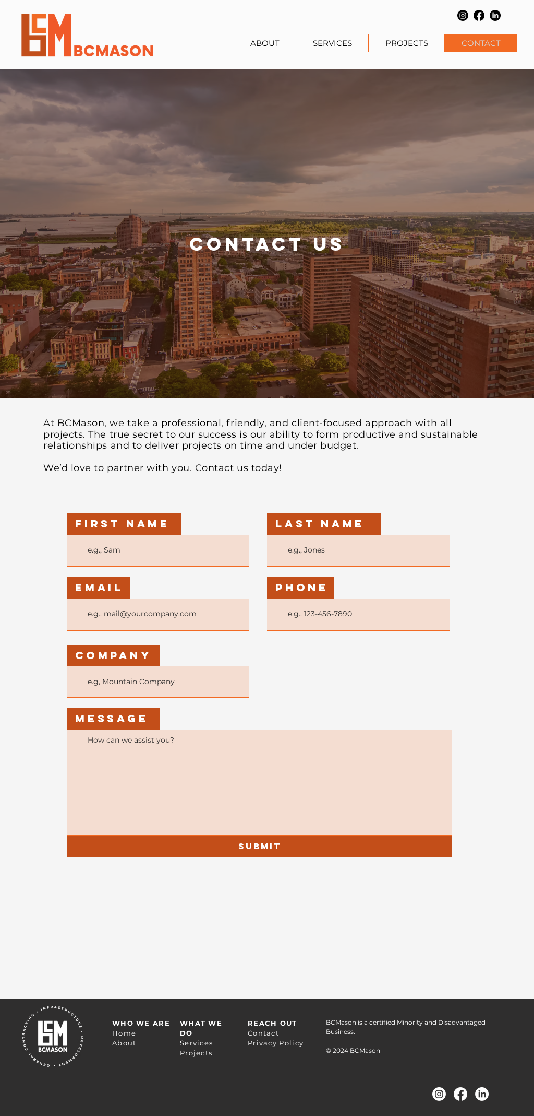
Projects (196, 1053)
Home (124, 1033)
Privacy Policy (276, 1043)
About (124, 1043)
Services (196, 1043)
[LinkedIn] (495, 15)
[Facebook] (479, 15)
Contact (263, 1033)
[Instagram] (462, 15)
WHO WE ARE (141, 1023)
